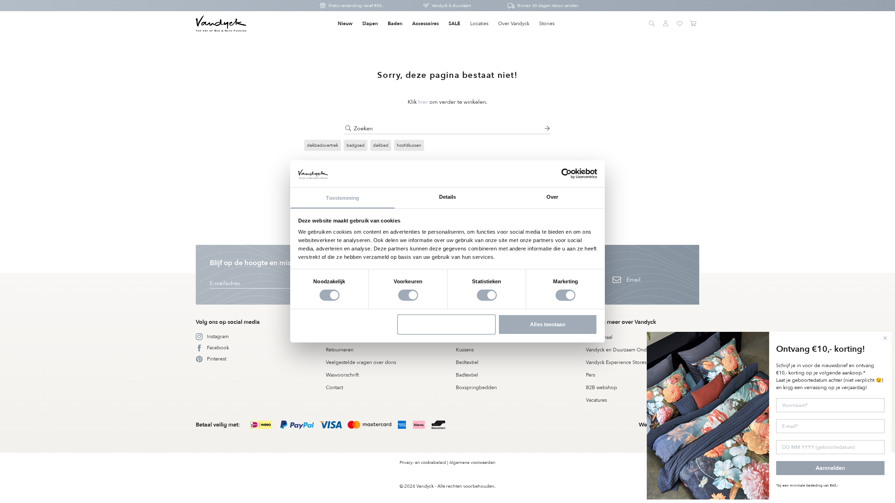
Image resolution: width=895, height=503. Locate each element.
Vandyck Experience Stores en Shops (627, 362)
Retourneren (339, 350)
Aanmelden (830, 468)
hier (423, 102)
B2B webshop (601, 387)
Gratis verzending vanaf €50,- (356, 5)
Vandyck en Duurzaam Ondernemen (626, 350)
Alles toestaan (547, 324)
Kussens (465, 350)
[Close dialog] (885, 338)
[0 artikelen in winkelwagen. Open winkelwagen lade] (693, 23)
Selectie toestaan (446, 324)
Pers (590, 375)
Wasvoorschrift (342, 375)
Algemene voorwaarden (472, 462)
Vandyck (425, 486)
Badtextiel (467, 375)
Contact (334, 387)
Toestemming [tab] (342, 198)
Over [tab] (552, 197)
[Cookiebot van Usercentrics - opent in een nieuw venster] (566, 173)
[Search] (651, 23)
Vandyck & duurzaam (451, 5)
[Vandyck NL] (221, 23)
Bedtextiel (467, 362)
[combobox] (447, 128)
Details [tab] (447, 197)
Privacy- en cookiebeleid (423, 462)
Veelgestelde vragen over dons (361, 362)
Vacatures (596, 400)
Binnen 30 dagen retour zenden (548, 5)
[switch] (408, 295)
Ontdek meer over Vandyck (621, 322)
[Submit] (348, 128)
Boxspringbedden (476, 387)
